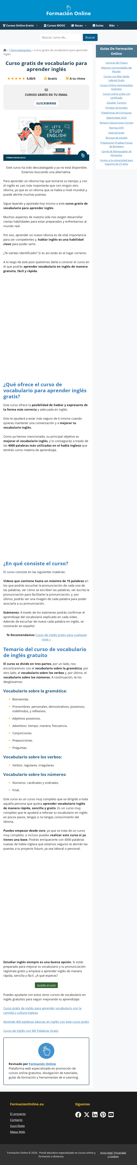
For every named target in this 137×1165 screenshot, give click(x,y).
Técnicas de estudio (116, 137)
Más (112, 25)
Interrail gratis (116, 132)
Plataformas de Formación (116, 112)
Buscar (90, 37)
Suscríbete (17, 1126)
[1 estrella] (9, 78)
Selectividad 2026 (116, 117)
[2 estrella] (12, 78)
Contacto (16, 1120)
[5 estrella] (23, 78)
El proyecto (18, 1114)
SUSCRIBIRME (46, 103)
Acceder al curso (46, 985)
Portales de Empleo (116, 107)
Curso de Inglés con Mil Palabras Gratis (30, 1031)
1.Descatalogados (20, 50)
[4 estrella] (20, 78)
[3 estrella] (16, 78)
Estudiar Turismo (116, 102)
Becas (78, 25)
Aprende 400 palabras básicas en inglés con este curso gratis (46, 1022)
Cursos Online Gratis (20, 25)
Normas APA (116, 127)
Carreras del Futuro (116, 62)
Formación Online (68, 13)
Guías (99, 25)
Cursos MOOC (55, 25)
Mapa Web (17, 1132)
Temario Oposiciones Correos (116, 122)
